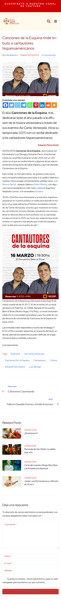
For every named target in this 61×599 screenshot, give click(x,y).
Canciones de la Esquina (17, 360)
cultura (53, 360)
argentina (15, 353)
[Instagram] (17, 105)
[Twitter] (11, 105)
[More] (54, 105)
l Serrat (12, 184)
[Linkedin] (42, 105)
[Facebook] (5, 105)
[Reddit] (48, 105)
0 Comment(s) (48, 55)
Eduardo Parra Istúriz (15, 366)
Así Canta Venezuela (34, 353)
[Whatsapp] (30, 105)
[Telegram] (23, 105)
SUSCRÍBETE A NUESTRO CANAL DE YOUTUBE (31, 4)
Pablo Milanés (40, 184)
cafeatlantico (11, 55)
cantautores (39, 360)
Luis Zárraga (35, 366)
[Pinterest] (36, 105)
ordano (39, 191)
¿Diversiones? (31, 433)
